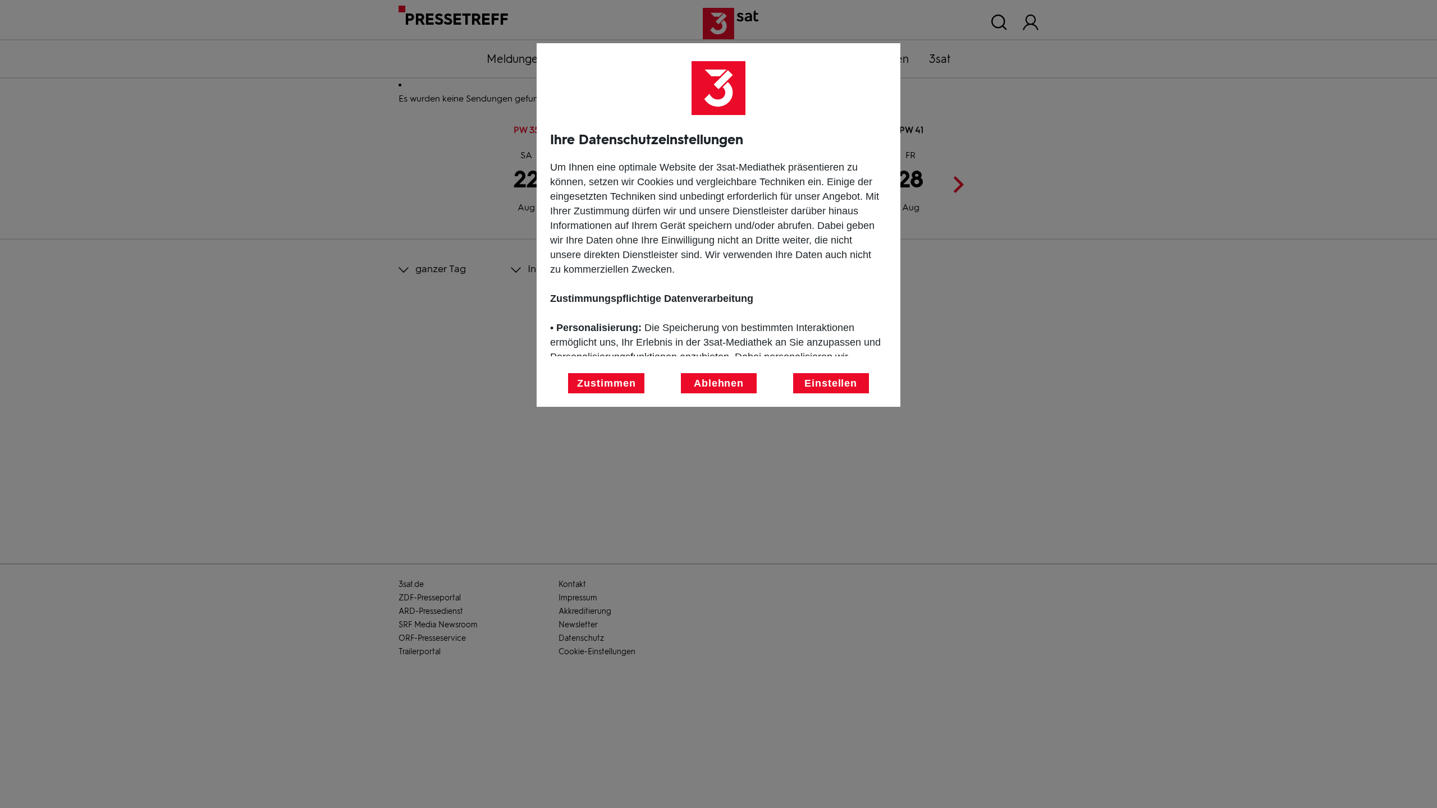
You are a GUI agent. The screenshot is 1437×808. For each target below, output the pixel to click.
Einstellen (830, 383)
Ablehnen (719, 383)
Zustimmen (606, 383)
